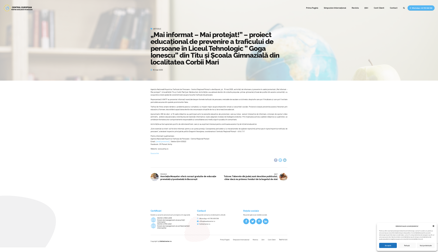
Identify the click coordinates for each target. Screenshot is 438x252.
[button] (433, 226)
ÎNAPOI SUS (283, 240)
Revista (355, 8)
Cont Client (379, 8)
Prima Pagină (312, 8)
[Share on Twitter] (280, 160)
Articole (157, 28)
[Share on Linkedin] (285, 160)
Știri (366, 8)
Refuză (407, 245)
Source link (155, 153)
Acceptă (388, 245)
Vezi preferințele (426, 245)
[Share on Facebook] (276, 160)
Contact (393, 8)
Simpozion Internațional (335, 8)
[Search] (404, 8)
